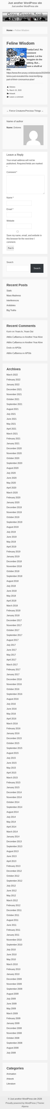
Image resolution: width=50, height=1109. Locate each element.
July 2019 (11, 532)
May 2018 (11, 596)
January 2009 (13, 1023)
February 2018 (13, 610)
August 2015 (13, 753)
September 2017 (14, 635)
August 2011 (12, 920)
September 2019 (14, 522)
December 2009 (14, 979)
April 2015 (11, 773)
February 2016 (13, 728)
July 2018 (11, 586)
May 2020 (11, 483)
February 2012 (13, 905)
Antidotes (11, 305)
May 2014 (11, 822)
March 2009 (12, 1013)
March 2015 (12, 777)
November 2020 (14, 453)
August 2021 (13, 409)
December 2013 (14, 841)
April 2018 (11, 601)
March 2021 (12, 434)
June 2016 (12, 709)
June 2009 (12, 1003)
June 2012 (12, 890)
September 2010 (14, 945)
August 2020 (13, 468)
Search (10, 262)
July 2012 (11, 886)
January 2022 (13, 384)
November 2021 (14, 394)
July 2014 (11, 817)
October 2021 (13, 399)
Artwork (12, 94)
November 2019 (14, 512)
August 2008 (13, 1048)
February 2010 (13, 969)
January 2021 (13, 443)
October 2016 (13, 689)
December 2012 (14, 871)
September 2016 (14, 694)
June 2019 (12, 537)
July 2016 (11, 704)
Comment (12, 172)
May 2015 (11, 768)
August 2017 (13, 640)
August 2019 (13, 527)
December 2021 (14, 389)
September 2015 (14, 748)
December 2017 (14, 620)
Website (10, 221)
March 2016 (12, 723)
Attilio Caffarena (14, 337)
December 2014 (14, 792)
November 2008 (14, 1033)
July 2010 (11, 949)
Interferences (13, 300)
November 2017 (14, 625)
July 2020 (11, 473)
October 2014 (13, 802)
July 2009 (11, 999)
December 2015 (14, 738)
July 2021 (11, 414)
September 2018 (14, 576)
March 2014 (12, 832)
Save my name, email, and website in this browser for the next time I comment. (24, 238)
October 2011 (13, 915)
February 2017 (13, 669)
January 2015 (13, 787)
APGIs (18, 348)
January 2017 (13, 674)
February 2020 (13, 497)
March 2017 (12, 664)
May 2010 (11, 959)
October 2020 (13, 458)
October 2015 (13, 743)
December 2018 (14, 561)
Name (10, 198)
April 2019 (11, 547)
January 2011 (13, 935)
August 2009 (13, 994)
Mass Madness (14, 295)
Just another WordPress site (25, 2)
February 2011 (13, 930)
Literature (11, 1084)
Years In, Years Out (24, 331)
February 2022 (13, 379)
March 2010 (12, 964)
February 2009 (13, 1018)
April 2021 (11, 429)
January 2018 (13, 615)
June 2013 (12, 856)
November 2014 (14, 797)
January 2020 (13, 502)
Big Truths (11, 310)
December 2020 (14, 448)
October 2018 (13, 571)
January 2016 (13, 733)
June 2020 (12, 478)
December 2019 (14, 507)
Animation (11, 1074)
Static (9, 291)
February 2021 (13, 438)
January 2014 (13, 836)
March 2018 (12, 605)
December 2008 (14, 1028)
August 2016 (13, 699)
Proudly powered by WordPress (21, 1103)
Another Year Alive (34, 337)
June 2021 (12, 419)
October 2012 (13, 876)
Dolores (12, 87)
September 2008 (14, 1043)
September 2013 (14, 846)
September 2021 (14, 404)
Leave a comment (16, 97)
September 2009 (14, 989)
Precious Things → (34, 111)
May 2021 (11, 424)
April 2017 (11, 660)
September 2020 (14, 463)
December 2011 (14, 910)
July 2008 (11, 1053)
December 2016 (14, 679)
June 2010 (12, 954)
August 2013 (13, 851)
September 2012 (14, 881)
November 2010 (14, 940)
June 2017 (12, 650)
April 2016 (11, 719)
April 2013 (11, 861)
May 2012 (11, 895)
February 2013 (13, 866)
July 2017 (11, 645)
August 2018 (13, 581)
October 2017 (13, 630)
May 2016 (11, 714)
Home (10, 30)
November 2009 (14, 984)
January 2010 (13, 974)
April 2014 (11, 827)
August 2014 (13, 812)
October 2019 (13, 517)
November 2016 (14, 684)
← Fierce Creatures (16, 111)
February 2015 (13, 782)
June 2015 (12, 763)
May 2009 (11, 1008)
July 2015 (11, 758)
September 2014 (14, 807)
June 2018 (12, 591)
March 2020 (12, 492)
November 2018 (14, 566)
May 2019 (11, 542)
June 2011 (11, 925)
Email (10, 209)
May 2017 (11, 655)
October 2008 (13, 1038)
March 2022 (12, 375)
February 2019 (13, 551)
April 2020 (11, 488)
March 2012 (12, 900)
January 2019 (13, 556)
